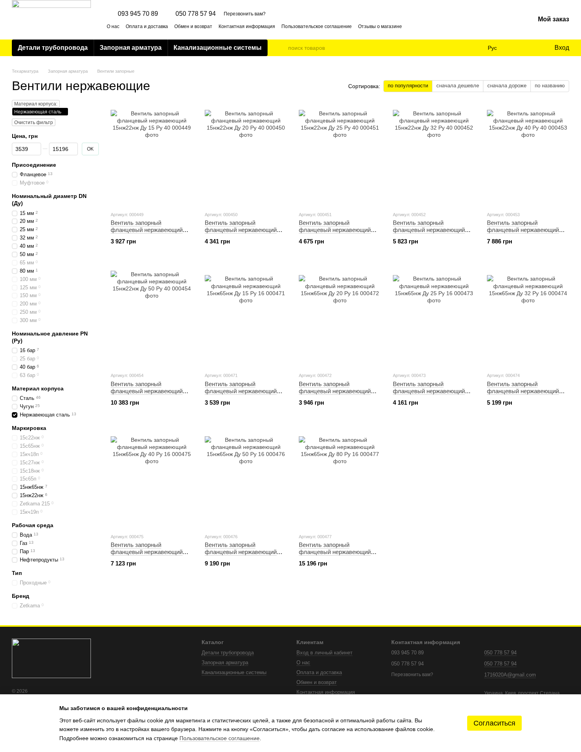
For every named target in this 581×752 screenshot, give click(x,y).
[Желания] (532, 48)
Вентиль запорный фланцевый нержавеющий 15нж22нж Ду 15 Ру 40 (147, 229)
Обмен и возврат (193, 26)
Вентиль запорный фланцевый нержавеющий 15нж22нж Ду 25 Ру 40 (335, 229)
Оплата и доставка (147, 26)
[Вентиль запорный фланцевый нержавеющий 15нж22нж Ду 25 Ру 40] (340, 155)
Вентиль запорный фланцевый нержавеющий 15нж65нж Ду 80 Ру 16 (335, 551)
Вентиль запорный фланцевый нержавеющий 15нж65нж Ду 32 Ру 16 (523, 391)
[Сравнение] (516, 48)
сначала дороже (506, 86)
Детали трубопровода (53, 47)
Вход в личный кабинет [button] (324, 653)
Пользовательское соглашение (316, 26)
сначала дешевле (457, 86)
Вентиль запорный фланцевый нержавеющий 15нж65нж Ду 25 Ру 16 (429, 391)
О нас (113, 26)
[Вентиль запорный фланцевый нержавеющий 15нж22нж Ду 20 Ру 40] (246, 155)
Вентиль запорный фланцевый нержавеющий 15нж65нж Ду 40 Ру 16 (147, 551)
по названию (550, 86)
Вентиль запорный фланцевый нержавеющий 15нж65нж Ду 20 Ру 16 (335, 391)
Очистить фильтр (33, 122)
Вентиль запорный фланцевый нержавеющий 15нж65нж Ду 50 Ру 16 (241, 551)
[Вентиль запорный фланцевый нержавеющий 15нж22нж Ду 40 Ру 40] (528, 155)
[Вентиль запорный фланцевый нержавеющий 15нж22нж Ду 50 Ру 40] (152, 316)
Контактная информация (247, 26)
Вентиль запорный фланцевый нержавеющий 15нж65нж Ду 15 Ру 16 (241, 391)
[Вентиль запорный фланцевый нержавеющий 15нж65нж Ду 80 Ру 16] (340, 477)
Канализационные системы (218, 47)
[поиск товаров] (281, 47)
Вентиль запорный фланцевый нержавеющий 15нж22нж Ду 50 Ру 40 (147, 391)
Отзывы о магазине (380, 26)
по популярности (408, 86)
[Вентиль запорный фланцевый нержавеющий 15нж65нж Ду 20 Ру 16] (340, 316)
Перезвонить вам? (245, 14)
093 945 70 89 (138, 14)
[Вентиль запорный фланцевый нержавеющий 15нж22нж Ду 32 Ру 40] (434, 155)
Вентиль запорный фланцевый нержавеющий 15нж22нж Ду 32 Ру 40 (429, 229)
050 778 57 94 (195, 14)
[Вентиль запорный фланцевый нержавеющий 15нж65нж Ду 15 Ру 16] (246, 316)
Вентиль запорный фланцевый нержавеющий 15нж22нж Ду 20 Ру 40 (241, 229)
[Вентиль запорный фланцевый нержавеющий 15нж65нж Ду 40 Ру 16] (152, 477)
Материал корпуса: (35, 104)
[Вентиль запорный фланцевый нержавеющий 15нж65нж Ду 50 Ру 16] (246, 477)
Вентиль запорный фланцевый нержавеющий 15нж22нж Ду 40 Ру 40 (523, 229)
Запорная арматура (131, 47)
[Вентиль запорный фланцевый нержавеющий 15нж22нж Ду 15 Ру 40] (152, 155)
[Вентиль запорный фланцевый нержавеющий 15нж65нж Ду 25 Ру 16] (434, 316)
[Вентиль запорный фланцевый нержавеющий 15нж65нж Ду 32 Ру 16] (528, 316)
